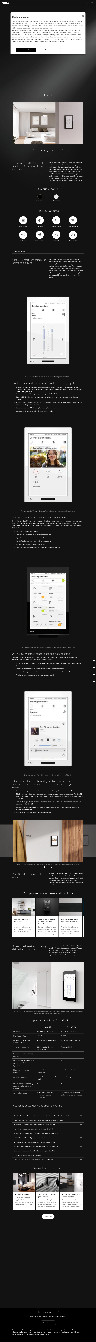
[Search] (87, 3)
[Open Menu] (92, 3)
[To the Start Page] (5, 3)
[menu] (94, 671)
